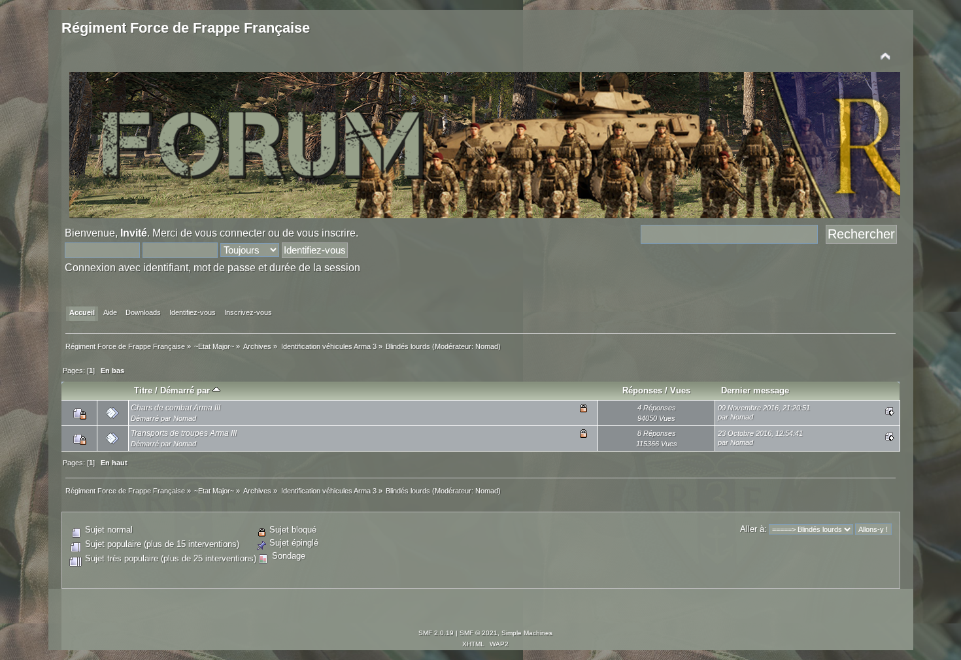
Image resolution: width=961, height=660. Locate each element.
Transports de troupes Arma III (184, 433)
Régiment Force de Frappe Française (185, 28)
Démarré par (186, 390)
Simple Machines (526, 632)
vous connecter (230, 233)
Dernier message (755, 390)
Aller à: (753, 529)
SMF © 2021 (478, 632)
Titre (143, 390)
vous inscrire (326, 233)
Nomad (486, 346)
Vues (680, 390)
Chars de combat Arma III (175, 407)
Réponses (642, 390)
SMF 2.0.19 (436, 632)
